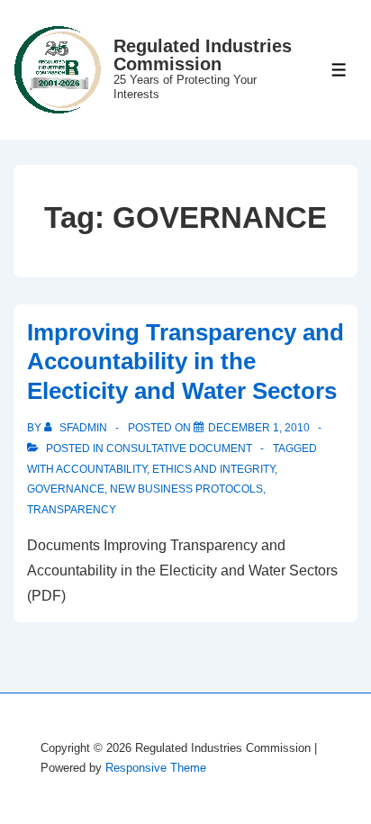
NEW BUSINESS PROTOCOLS (186, 489)
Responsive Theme (155, 767)
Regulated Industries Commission (202, 55)
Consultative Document (179, 448)
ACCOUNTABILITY (101, 469)
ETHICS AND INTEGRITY (213, 469)
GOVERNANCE (65, 489)
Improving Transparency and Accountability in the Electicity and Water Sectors (185, 361)
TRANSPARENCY (71, 509)
